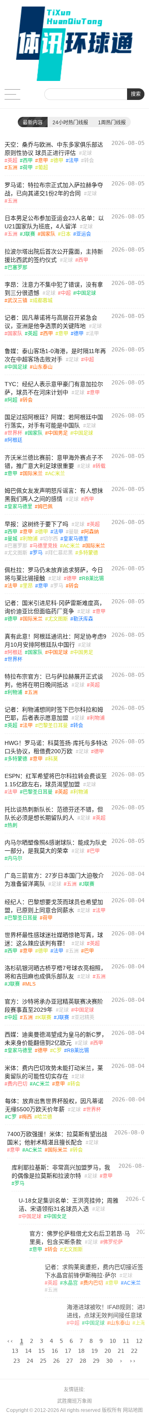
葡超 (43, 168)
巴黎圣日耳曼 (53, 725)
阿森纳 (91, 532)
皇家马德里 (19, 507)
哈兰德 (44, 1117)
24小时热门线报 (70, 123)
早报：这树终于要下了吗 (36, 524)
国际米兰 (33, 474)
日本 (66, 234)
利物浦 (30, 539)
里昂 (28, 586)
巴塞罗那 (17, 267)
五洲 (12, 168)
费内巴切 (17, 1084)
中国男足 (58, 433)
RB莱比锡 (93, 578)
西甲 (28, 161)
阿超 (12, 400)
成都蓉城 (43, 301)
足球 (87, 153)
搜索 (136, 94)
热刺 (12, 825)
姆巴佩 (45, 507)
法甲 (74, 161)
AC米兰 (56, 474)
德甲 (58, 161)
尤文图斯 (17, 553)
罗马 (38, 553)
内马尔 (14, 858)
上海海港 (83, 1323)
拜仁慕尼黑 (60, 553)
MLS (30, 984)
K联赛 (44, 1017)
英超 (12, 161)
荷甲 (28, 168)
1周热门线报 (112, 123)
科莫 (53, 759)
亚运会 (83, 234)
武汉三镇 (17, 301)
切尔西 (50, 539)
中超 (66, 293)
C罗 (57, 1050)
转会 (89, 161)
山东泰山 (43, 367)
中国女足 (43, 1216)
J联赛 (29, 234)
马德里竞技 (45, 546)
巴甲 (95, 851)
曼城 (12, 539)
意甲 (43, 161)
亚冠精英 (84, 1017)
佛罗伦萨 (88, 1242)
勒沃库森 (83, 619)
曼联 (74, 532)
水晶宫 (30, 1283)
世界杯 (14, 433)
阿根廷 (14, 440)
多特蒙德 (88, 553)
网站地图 (133, 1410)
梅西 (26, 1117)
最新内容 (33, 123)
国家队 (48, 234)
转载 (101, 466)
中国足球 (86, 293)
